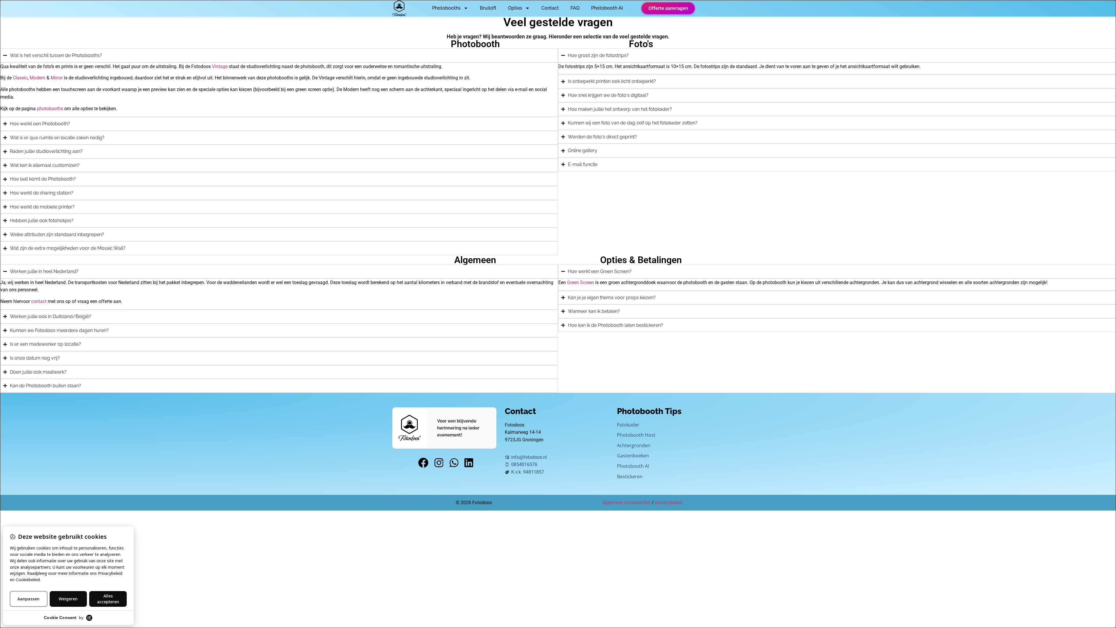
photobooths (50, 108)
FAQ (575, 8)
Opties (515, 8)
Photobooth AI (607, 8)
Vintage (220, 66)
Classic (20, 78)
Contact (550, 8)
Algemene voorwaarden (626, 502)
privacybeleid (668, 502)
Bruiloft (488, 8)
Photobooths (446, 8)
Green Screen (580, 282)
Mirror (57, 78)
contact (38, 301)
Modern (37, 78)
